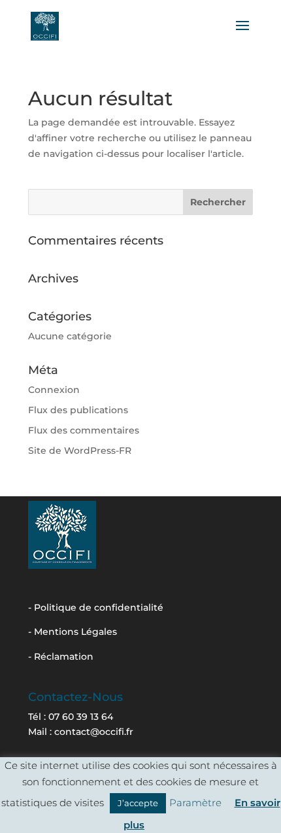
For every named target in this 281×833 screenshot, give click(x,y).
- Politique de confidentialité (95, 607)
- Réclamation (60, 656)
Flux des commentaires (83, 430)
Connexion (54, 390)
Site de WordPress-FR (79, 450)
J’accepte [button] (138, 803)
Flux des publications (78, 410)
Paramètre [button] (195, 802)
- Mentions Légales (72, 632)
